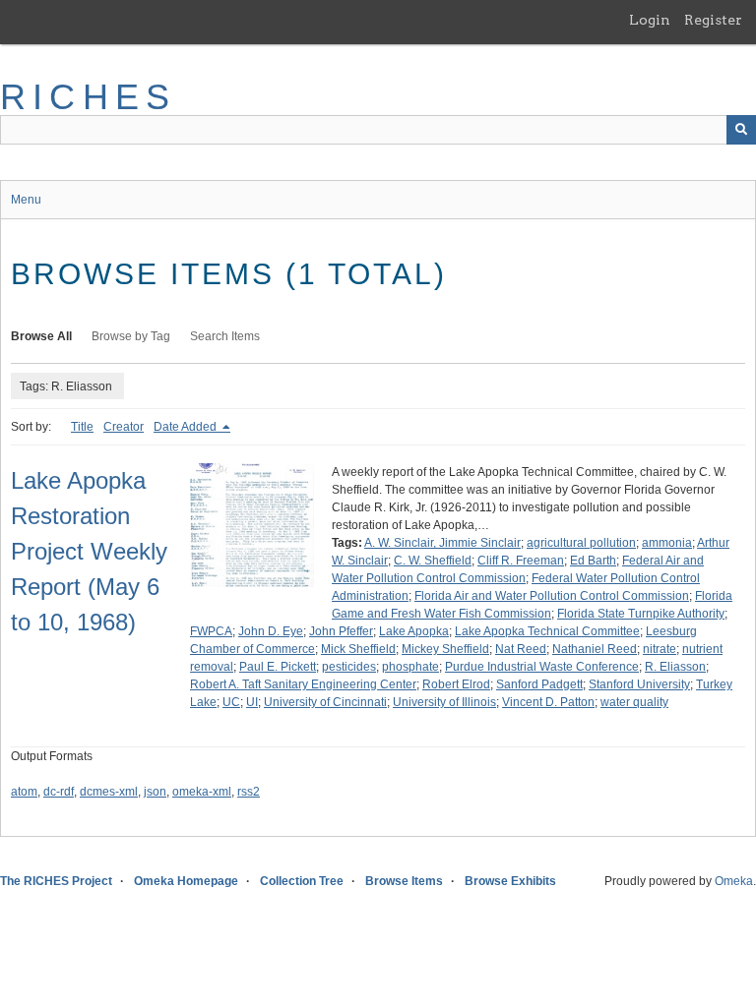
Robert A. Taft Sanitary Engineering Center (303, 684)
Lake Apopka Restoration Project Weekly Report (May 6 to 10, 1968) (89, 551)
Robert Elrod (456, 684)
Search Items (225, 336)
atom (24, 792)
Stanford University (639, 684)
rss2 (248, 792)
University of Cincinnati (325, 702)
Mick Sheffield (358, 649)
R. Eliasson (675, 667)
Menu (26, 200)
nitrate (659, 649)
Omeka (734, 881)
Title (82, 427)
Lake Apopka (414, 631)
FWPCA (211, 631)
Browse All (41, 336)
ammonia (667, 543)
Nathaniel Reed (594, 649)
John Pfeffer (341, 631)
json (155, 792)
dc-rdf (58, 792)
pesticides (349, 667)
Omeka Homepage (186, 881)
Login (649, 20)
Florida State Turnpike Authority (640, 614)
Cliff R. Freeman (520, 560)
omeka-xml (201, 792)
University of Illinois (444, 702)
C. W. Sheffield (433, 560)
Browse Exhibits (510, 881)
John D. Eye (270, 631)
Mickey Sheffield (445, 649)
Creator (123, 427)
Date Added (187, 427)
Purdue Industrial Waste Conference (542, 667)
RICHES (88, 97)
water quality (634, 702)
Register (713, 20)
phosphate (410, 667)
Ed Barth (593, 560)
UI (252, 702)
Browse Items (404, 881)
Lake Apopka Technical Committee (547, 631)
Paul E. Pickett (277, 667)
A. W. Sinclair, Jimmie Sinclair (442, 543)
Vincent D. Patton (548, 702)
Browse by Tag (131, 336)
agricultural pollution (581, 543)
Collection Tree (302, 881)
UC (231, 702)
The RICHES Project (56, 881)
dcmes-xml (109, 792)
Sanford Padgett (539, 684)
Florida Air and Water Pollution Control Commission (551, 596)
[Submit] (741, 130)
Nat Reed (520, 649)
